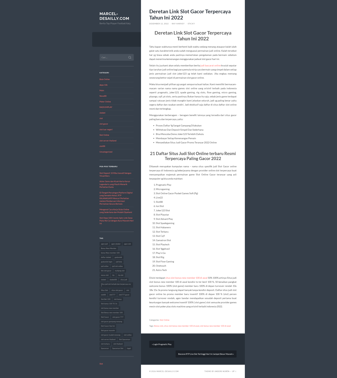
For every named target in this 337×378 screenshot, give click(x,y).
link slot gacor (106, 271)
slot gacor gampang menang (111, 321)
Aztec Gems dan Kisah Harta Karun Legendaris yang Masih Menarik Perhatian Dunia (115, 184)
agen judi (104, 244)
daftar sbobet (106, 257)
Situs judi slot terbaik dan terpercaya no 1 (116, 285)
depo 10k (104, 85)
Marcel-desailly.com (114, 16)
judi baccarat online (210, 65)
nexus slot (105, 275)
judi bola (119, 262)
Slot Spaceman (124, 339)
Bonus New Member (108, 248)
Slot (101, 363)
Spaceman (105, 348)
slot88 (102, 146)
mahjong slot (120, 271)
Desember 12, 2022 (159, 24)
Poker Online (105, 101)
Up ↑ (234, 371)
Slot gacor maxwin (108, 330)
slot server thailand (108, 140)
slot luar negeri (106, 129)
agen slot (127, 244)
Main (102, 90)
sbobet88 (113, 280)
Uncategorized (106, 152)
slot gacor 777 (117, 317)
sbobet (102, 113)
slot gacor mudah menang (110, 335)
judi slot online (117, 266)
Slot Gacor (105, 317)
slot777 (112, 295)
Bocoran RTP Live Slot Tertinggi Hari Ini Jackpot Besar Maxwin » (206, 354)
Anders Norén (222, 371)
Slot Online (104, 135)
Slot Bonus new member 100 (112, 313)
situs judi (123, 280)
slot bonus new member (110, 308)
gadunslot (118, 257)
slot (101, 118)
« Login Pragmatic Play (162, 344)
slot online (128, 335)
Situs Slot (104, 290)
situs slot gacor (117, 290)
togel (129, 348)
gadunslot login (106, 262)
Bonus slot (158, 326)
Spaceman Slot (117, 348)
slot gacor (104, 124)
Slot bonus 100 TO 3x (109, 304)
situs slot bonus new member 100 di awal (186, 277)
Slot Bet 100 (105, 299)
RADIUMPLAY (106, 107)
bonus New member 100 (110, 253)
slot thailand (118, 344)
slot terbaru (105, 344)
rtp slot (120, 275)
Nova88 (103, 96)
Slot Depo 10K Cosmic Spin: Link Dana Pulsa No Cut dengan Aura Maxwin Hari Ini (117, 221)
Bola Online (105, 79)
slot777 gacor (124, 295)
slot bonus (118, 299)
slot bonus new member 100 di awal (215, 326)
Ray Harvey (178, 24)
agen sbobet (115, 244)
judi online (104, 266)
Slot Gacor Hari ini (108, 326)
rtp (113, 275)
